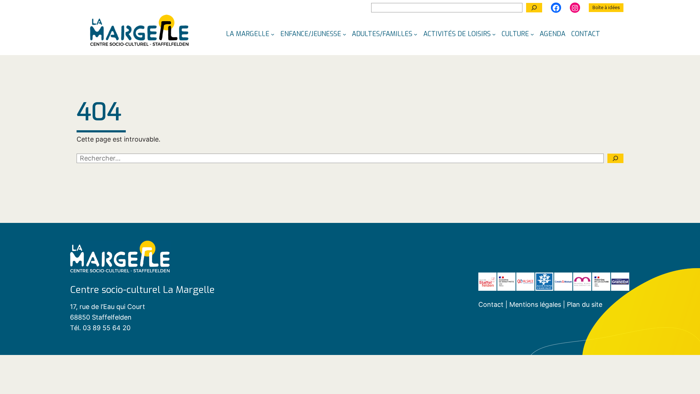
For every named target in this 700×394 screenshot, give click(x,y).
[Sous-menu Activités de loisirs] (494, 34)
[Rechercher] (534, 7)
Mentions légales (536, 304)
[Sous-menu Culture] (532, 34)
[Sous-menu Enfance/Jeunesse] (344, 34)
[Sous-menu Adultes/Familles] (415, 34)
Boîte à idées (606, 7)
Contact (490, 304)
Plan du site (584, 304)
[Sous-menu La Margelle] (273, 34)
